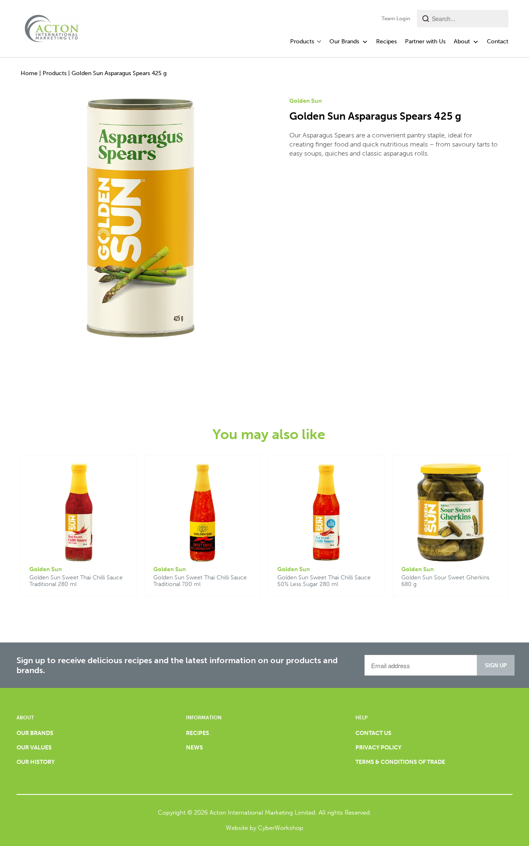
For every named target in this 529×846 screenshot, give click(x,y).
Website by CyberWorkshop (264, 828)
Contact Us (373, 733)
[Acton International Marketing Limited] (52, 26)
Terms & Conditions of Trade (400, 762)
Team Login (395, 18)
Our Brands (345, 41)
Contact (497, 41)
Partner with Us (425, 41)
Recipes (386, 41)
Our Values (34, 747)
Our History (36, 762)
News (194, 747)
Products (55, 73)
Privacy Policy (378, 747)
